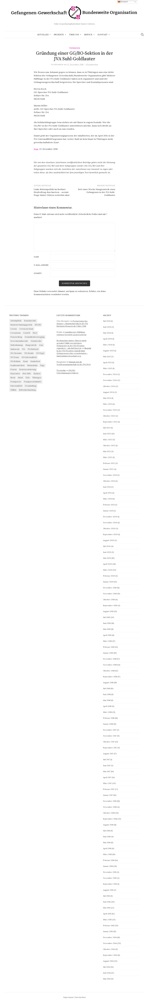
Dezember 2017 (109, 730)
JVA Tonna (14, 357)
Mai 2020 (107, 558)
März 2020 (107, 570)
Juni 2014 (107, 973)
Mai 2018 (106, 700)
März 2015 (107, 919)
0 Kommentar (92, 64)
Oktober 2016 (109, 813)
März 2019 (107, 641)
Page (42, 365)
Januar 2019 (108, 653)
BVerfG (38, 325)
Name (36, 257)
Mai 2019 (107, 629)
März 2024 (107, 404)
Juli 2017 (106, 759)
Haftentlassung (16, 345)
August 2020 (108, 540)
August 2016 (108, 825)
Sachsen (37, 373)
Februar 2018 (108, 718)
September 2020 (110, 534)
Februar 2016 (108, 860)
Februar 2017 (108, 789)
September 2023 (110, 422)
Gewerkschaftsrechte (19, 341)
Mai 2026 (107, 333)
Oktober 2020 (109, 528)
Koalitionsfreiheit (17, 365)
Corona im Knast (26, 329)
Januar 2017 (108, 795)
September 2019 (110, 605)
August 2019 (108, 611)
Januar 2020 (108, 582)
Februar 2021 (108, 504)
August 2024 (108, 392)
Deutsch (124, 2)
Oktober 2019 (109, 599)
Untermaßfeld (16, 386)
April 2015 (107, 913)
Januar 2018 (108, 724)
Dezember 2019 (110, 587)
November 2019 (110, 593)
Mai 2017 (106, 771)
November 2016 (110, 807)
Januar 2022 (108, 469)
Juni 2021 (107, 487)
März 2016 (107, 854)
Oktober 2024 (109, 386)
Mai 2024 (107, 398)
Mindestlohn (32, 365)
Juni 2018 (107, 694)
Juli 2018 (106, 688)
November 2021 (110, 475)
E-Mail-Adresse (41, 265)
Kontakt (102, 34)
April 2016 (107, 848)
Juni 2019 (107, 623)
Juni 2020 (107, 552)
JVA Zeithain (15, 361)
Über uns (74, 34)
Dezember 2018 (110, 659)
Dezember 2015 (109, 872)
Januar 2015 (108, 931)
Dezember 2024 (110, 374)
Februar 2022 (109, 463)
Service (88, 34)
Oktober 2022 (109, 445)
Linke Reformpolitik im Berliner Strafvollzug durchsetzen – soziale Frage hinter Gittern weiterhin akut (51, 192)
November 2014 (110, 943)
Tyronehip (61, 370)
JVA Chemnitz (16, 353)
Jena (36, 149)
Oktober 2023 (109, 416)
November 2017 (110, 736)
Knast (25, 361)
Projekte (59, 34)
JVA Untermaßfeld (29, 357)
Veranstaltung (30, 386)
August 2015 (108, 890)
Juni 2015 (107, 902)
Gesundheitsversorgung (34, 337)
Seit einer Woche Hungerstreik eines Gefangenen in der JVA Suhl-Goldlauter (96, 192)
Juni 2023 (107, 433)
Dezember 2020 (110, 516)
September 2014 (110, 955)
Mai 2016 (106, 842)
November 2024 (110, 380)
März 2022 (107, 457)
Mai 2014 (107, 979)
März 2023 (107, 439)
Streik (12, 377)
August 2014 (108, 961)
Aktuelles (42, 34)
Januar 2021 (108, 511)
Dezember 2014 (110, 937)
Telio (28, 377)
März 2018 (107, 712)
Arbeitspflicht (15, 321)
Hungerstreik (30, 345)
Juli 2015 (106, 896)
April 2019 (107, 635)
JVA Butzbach (33, 349)
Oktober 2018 (109, 670)
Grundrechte (36, 341)
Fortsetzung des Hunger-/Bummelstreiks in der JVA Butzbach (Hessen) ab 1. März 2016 (72, 323)
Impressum (68, 997)
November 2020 (110, 522)
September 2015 (110, 884)
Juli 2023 (106, 428)
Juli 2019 (106, 617)
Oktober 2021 (109, 481)
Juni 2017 (107, 765)
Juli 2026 (106, 321)
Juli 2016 (106, 830)
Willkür (13, 390)
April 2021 (107, 493)
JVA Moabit (28, 353)
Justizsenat (14, 349)
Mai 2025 (107, 356)
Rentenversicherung (27, 369)
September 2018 (110, 676)
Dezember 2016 (110, 801)
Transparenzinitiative (32, 382)
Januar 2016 (108, 866)
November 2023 (110, 410)
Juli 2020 (107, 546)
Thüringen (74, 48)
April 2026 (107, 339)
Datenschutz (80, 997)
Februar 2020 (109, 576)
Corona (13, 329)
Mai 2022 (107, 451)
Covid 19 (26, 333)
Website (38, 273)
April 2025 (107, 362)
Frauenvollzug (16, 337)
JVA (23, 349)
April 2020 (107, 564)
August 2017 (108, 753)
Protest (13, 369)
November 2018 (110, 665)
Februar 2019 (109, 647)
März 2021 (107, 499)
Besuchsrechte (30, 321)
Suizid (20, 377)
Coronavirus (15, 333)
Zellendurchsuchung (27, 390)
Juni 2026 (107, 327)
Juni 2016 (107, 836)
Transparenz (15, 382)
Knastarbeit (35, 361)
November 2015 (110, 878)
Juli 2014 (106, 967)
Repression (15, 373)
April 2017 (107, 777)
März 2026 (107, 345)
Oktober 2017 (109, 742)
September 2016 (110, 819)
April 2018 (107, 706)
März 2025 (107, 368)
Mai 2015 (106, 908)
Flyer (35, 333)
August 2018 (108, 682)
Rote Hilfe (27, 373)
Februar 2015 (108, 925)
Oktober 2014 (109, 949)
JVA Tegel (40, 353)
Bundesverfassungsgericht (21, 325)
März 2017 (107, 783)
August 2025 (108, 350)
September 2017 (110, 747)
